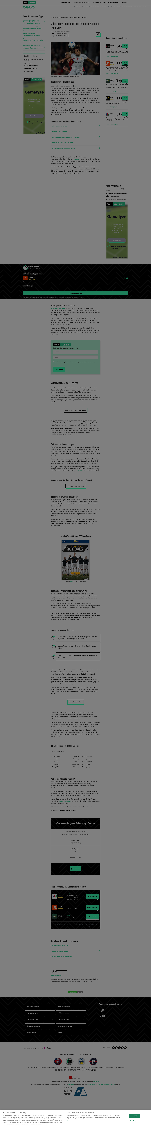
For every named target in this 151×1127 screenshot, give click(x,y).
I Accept (134, 1115)
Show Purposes (134, 1121)
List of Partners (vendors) (74, 1121)
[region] (75, 1118)
